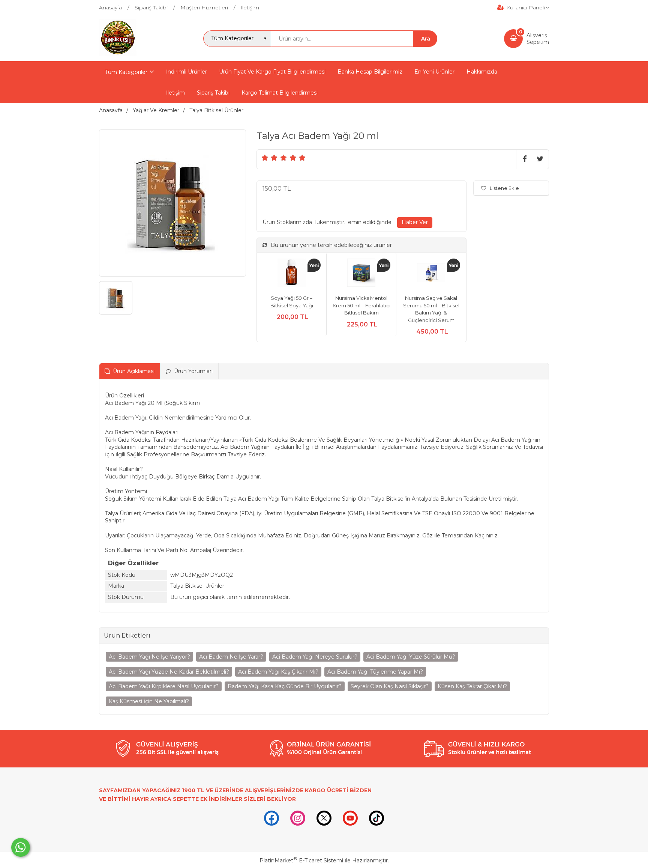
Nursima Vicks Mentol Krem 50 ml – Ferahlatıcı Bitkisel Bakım (361, 305)
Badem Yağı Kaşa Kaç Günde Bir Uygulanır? (285, 686)
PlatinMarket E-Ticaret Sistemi (301, 860)
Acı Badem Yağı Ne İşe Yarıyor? (149, 656)
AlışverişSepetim (537, 38)
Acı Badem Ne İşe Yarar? (231, 656)
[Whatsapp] (20, 847)
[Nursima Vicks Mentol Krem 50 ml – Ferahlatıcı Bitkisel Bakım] (361, 274)
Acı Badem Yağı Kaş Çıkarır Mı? (278, 671)
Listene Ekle (504, 188)
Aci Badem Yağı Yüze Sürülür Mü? (410, 656)
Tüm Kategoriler (126, 72)
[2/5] (269, 157)
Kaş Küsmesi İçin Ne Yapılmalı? (149, 701)
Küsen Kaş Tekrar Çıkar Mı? (472, 686)
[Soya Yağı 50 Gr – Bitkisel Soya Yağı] (291, 274)
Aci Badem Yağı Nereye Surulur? (314, 656)
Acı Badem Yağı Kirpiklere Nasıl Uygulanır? (164, 686)
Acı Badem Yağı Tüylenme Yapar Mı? (375, 671)
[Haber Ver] (414, 222)
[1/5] (265, 157)
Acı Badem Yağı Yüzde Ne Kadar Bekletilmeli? (169, 671)
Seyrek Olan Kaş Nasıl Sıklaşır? (390, 686)
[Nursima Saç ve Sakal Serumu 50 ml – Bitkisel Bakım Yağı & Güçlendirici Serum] (431, 274)
